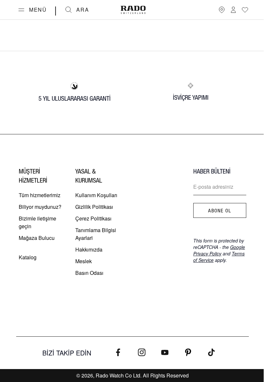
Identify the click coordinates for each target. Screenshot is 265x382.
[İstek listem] (245, 10)
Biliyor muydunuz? (40, 206)
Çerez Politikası (93, 218)
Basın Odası (89, 272)
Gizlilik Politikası (94, 206)
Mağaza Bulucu (37, 238)
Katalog (28, 257)
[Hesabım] (233, 10)
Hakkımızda (88, 249)
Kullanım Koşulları (96, 195)
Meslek (83, 261)
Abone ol (219, 210)
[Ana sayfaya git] (133, 10)
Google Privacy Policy (219, 250)
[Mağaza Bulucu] (222, 10)
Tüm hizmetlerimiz (39, 195)
